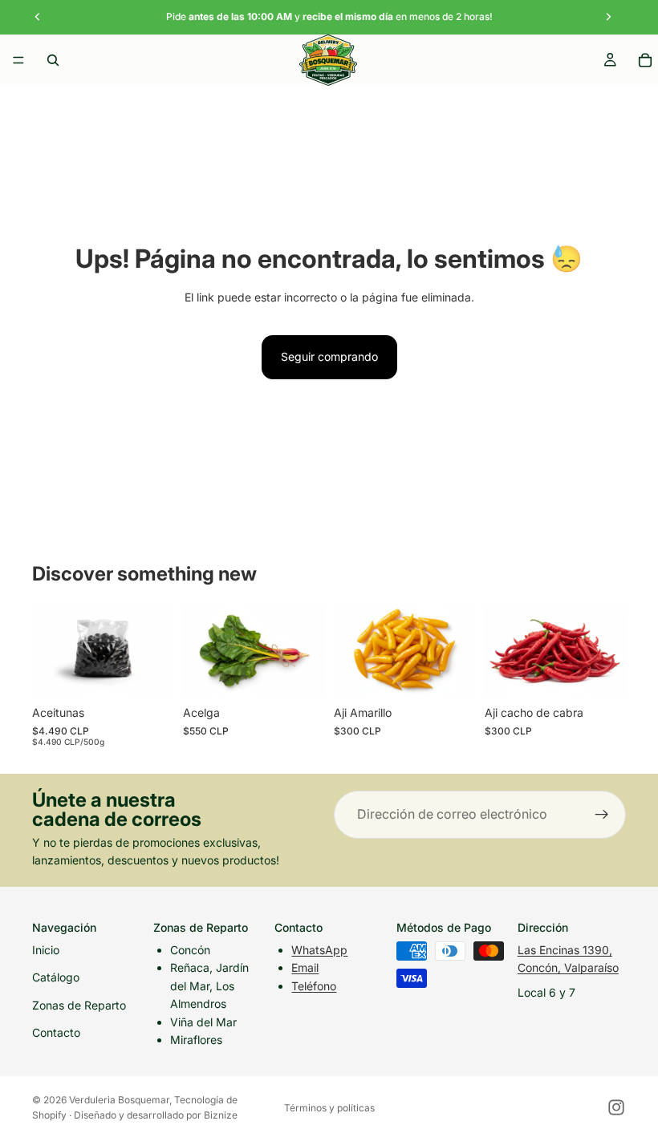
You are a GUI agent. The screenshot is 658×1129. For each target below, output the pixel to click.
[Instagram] (616, 1107)
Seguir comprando (329, 356)
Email (305, 967)
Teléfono (313, 986)
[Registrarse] (602, 815)
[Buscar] (53, 60)
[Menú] (18, 60)
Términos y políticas (329, 1108)
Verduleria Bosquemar (119, 1100)
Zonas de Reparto (79, 1005)
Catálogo (55, 977)
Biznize (221, 1115)
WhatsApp (319, 950)
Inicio (45, 950)
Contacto (56, 1032)
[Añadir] (148, 673)
